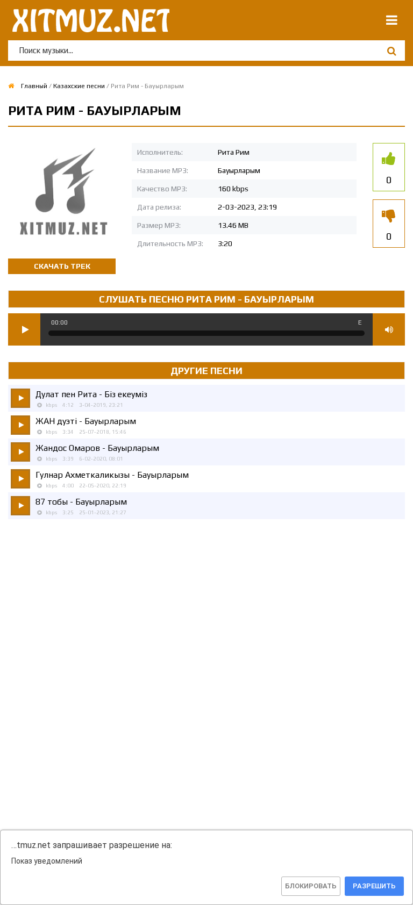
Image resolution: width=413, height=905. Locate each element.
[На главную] (88, 20)
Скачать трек (62, 266)
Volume (389, 329)
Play (24, 329)
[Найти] (391, 51)
